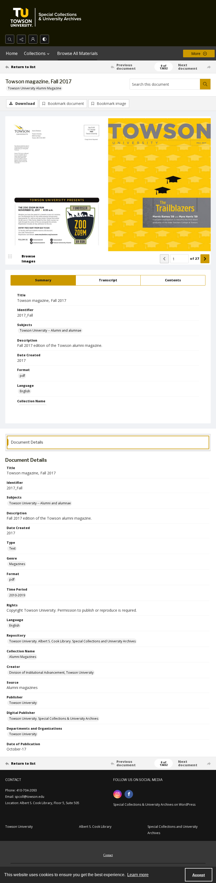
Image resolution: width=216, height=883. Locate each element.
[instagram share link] (117, 794)
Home (12, 53)
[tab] (43, 280)
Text (12, 548)
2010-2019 (17, 595)
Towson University (23, 703)
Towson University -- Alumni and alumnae (50, 330)
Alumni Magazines (22, 656)
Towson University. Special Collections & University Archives (53, 718)
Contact (108, 855)
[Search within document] (205, 84)
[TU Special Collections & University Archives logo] (47, 17)
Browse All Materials (77, 53)
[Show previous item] (164, 258)
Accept (198, 875)
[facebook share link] (129, 794)
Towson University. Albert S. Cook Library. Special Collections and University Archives (72, 641)
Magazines (17, 564)
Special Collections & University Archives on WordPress (154, 804)
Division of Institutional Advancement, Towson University (51, 672)
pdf (22, 375)
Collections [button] (35, 53)
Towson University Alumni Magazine (34, 88)
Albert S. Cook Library (95, 826)
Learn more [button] (138, 874)
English (25, 391)
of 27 (194, 258)
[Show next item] (204, 258)
